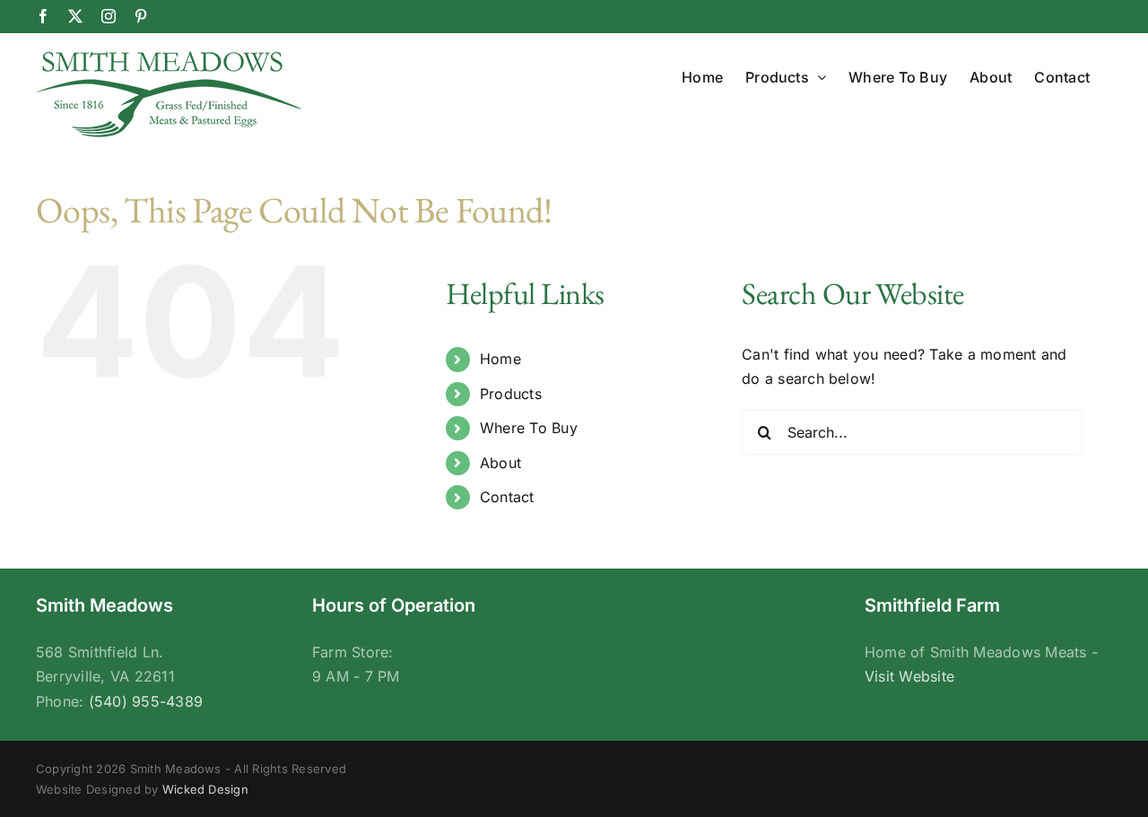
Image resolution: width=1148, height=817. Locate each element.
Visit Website (909, 676)
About (500, 463)
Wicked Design (205, 789)
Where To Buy (529, 428)
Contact (507, 497)
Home (500, 359)
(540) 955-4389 (146, 701)
